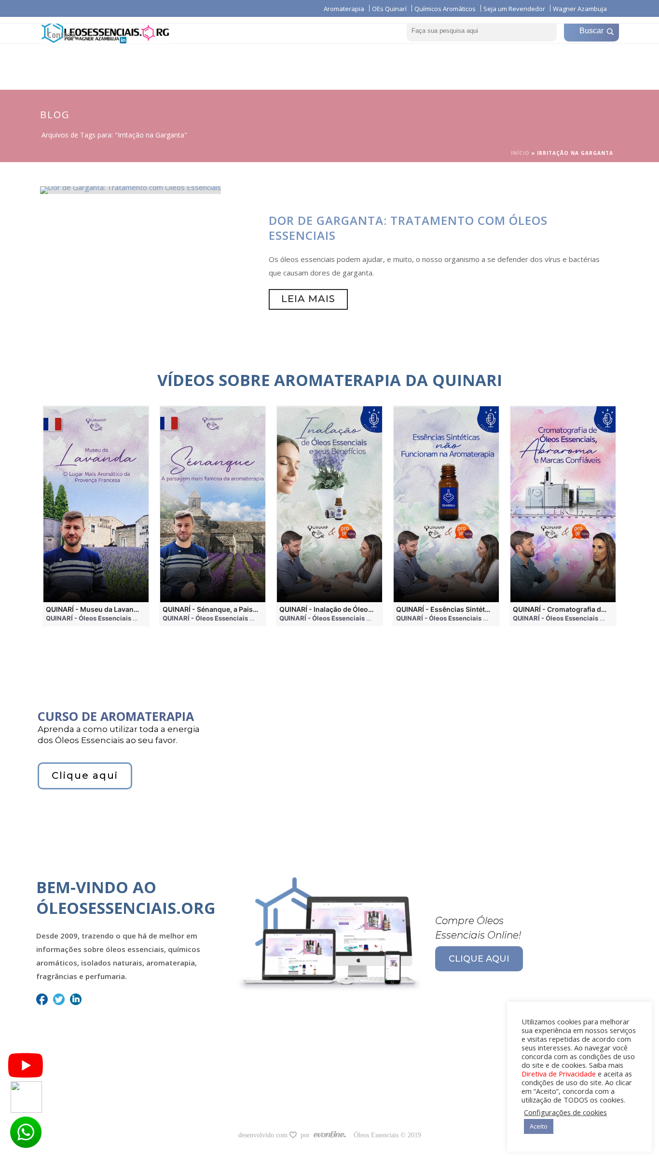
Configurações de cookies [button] (565, 1112)
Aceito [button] (539, 1126)
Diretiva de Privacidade (559, 1073)
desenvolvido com (263, 1135)
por (307, 1135)
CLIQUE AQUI (479, 958)
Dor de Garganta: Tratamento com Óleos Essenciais (408, 227)
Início (520, 153)
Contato (61, 35)
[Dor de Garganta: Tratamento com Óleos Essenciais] (130, 189)
